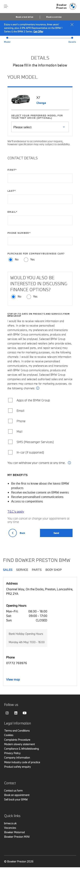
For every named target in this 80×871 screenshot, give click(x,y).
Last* (11, 191)
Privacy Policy (12, 753)
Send (56, 532)
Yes (32, 260)
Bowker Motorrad (14, 832)
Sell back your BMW (16, 799)
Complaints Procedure (17, 739)
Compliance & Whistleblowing (21, 748)
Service (22, 569)
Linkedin (16, 713)
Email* (12, 212)
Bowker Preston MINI (17, 836)
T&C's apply (15, 511)
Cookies (8, 735)
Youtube (25, 713)
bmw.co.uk (10, 823)
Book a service (54, 17)
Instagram (7, 713)
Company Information (17, 757)
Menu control (6, 6)
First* (12, 170)
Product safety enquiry (17, 766)
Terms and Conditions (17, 730)
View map (13, 679)
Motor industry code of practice (22, 762)
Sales (7, 569)
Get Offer (38, 31)
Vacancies (10, 827)
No (16, 260)
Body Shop (53, 569)
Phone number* (19, 233)
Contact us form (13, 790)
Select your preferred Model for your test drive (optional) (37, 116)
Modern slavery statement (19, 744)
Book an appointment (16, 795)
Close (72, 24)
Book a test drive (24, 17)
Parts (37, 569)
